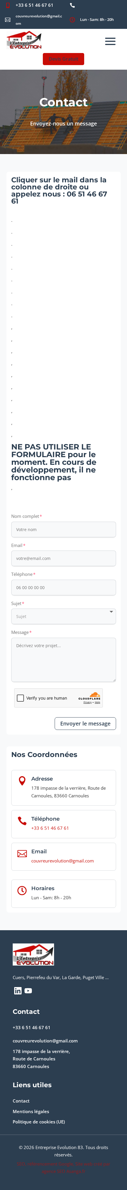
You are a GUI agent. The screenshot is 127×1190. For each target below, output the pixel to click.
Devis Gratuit (63, 59)
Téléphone (21, 574)
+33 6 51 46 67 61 (34, 5)
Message (20, 632)
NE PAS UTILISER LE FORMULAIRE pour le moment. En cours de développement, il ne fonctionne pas (53, 462)
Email (16, 545)
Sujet (16, 603)
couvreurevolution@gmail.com (62, 861)
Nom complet (25, 516)
